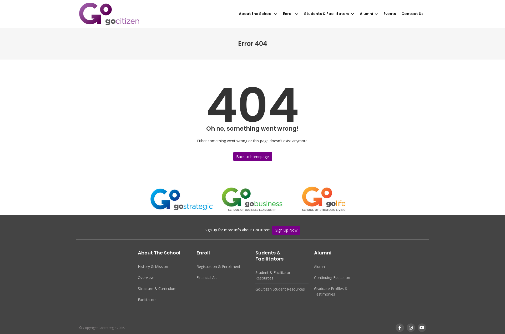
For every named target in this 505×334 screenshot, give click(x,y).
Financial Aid (207, 277)
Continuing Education (332, 277)
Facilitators (147, 299)
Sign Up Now (286, 230)
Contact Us (412, 13)
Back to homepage (252, 156)
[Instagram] (411, 327)
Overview (146, 277)
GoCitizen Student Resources (280, 289)
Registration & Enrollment (218, 266)
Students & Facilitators (326, 13)
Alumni (366, 13)
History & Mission (153, 266)
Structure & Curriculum (157, 288)
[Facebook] (400, 327)
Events (389, 13)
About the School (255, 13)
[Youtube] (422, 327)
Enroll (288, 13)
